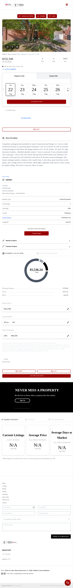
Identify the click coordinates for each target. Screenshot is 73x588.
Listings (4, 486)
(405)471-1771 (6, 559)
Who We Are (5, 500)
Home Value (5, 497)
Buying (4, 489)
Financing (5, 494)
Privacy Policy (44, 585)
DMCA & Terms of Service (58, 585)
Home (4, 483)
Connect (4, 502)
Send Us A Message (61, 536)
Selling (4, 491)
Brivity (10, 585)
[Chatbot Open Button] (68, 583)
